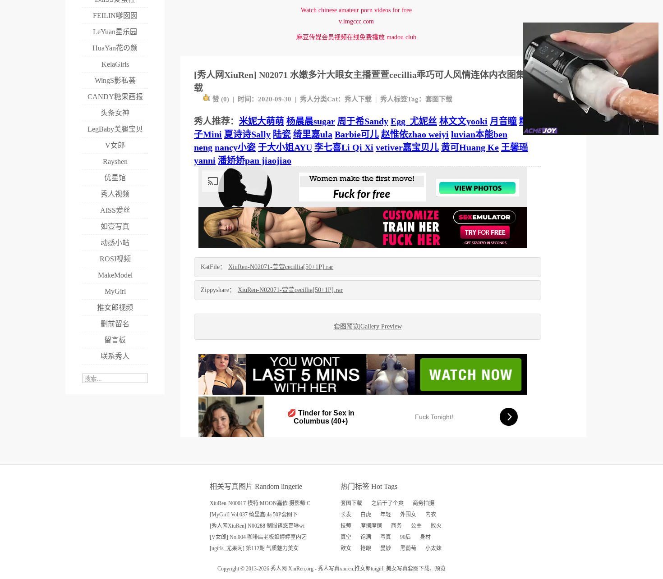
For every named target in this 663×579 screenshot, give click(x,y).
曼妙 (385, 548)
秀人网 (279, 568)
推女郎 (363, 568)
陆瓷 (282, 134)
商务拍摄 (423, 503)
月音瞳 (503, 121)
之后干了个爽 (387, 503)
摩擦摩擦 (371, 526)
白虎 (365, 514)
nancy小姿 (235, 147)
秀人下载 (358, 99)
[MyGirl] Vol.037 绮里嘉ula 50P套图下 (254, 514)
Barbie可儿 (357, 134)
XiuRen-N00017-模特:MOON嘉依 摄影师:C (260, 503)
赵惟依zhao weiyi (415, 134)
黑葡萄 (408, 548)
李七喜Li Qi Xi (343, 147)
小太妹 (433, 548)
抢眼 (365, 548)
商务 (396, 526)
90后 (405, 537)
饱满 (365, 537)
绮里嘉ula (312, 134)
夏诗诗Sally (247, 134)
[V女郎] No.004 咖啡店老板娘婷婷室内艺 (258, 537)
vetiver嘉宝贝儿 (407, 147)
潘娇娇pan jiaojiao (254, 160)
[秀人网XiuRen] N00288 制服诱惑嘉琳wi (257, 526)
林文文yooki (463, 121)
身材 (425, 537)
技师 (346, 526)
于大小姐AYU (285, 147)
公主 (416, 526)
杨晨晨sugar (310, 121)
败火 (436, 526)
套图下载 (438, 99)
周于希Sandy (362, 121)
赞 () (220, 99)
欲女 (346, 548)
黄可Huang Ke (470, 147)
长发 (346, 514)
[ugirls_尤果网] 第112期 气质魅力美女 (254, 548)
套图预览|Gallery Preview (368, 326)
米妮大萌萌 (261, 121)
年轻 (385, 514)
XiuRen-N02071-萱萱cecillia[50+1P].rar (280, 267)
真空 (346, 537)
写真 (385, 537)
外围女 (408, 514)
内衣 (430, 514)
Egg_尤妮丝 (414, 121)
